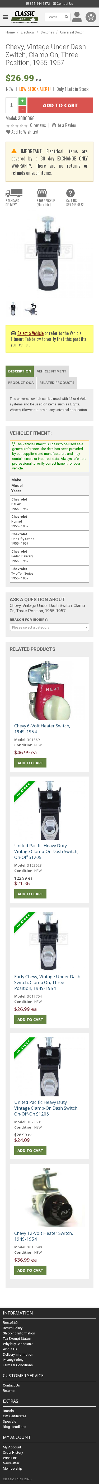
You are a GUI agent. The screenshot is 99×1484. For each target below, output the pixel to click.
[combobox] (49, 627)
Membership (12, 1468)
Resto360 (10, 1323)
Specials (9, 1421)
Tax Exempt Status (17, 1339)
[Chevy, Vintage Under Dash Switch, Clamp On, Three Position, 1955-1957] (49, 254)
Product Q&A (21, 382)
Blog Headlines (14, 1427)
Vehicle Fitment (52, 371)
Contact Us (64, 4)
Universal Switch (72, 32)
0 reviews (38, 125)
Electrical (28, 32)
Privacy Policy (13, 1360)
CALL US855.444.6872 (75, 202)
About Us (10, 1349)
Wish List (10, 1458)
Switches (47, 32)
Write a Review (64, 125)
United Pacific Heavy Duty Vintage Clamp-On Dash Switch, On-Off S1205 (46, 851)
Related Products (57, 382)
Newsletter (11, 1463)
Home (10, 32)
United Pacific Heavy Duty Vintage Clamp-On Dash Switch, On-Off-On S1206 (46, 1108)
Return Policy (12, 1328)
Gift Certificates (14, 1416)
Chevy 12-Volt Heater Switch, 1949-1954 (43, 1236)
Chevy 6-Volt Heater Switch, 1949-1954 (42, 729)
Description (19, 371)
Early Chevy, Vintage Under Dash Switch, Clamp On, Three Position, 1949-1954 (47, 982)
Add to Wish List (24, 131)
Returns (9, 1391)
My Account (12, 1447)
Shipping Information (19, 1333)
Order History (13, 1453)
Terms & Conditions (18, 1365)
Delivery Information (18, 1354)
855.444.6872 (39, 4)
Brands (8, 1411)
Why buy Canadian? (18, 1344)
